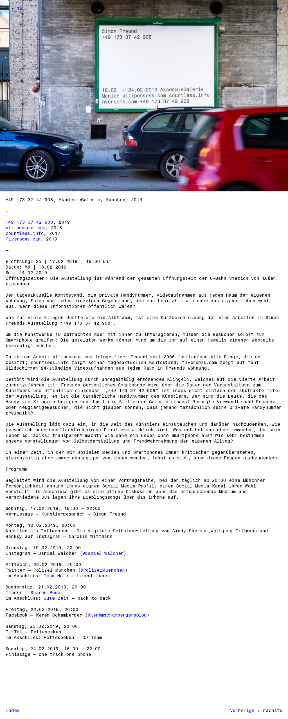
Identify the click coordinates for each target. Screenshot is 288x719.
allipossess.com (25, 227)
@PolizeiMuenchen (103, 570)
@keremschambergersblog (117, 615)
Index (13, 710)
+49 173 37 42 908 (29, 222)
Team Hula (56, 575)
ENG (278, 8)
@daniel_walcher (102, 553)
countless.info (25, 233)
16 (19, 8)
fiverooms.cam (23, 239)
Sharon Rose (45, 592)
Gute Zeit (56, 598)
